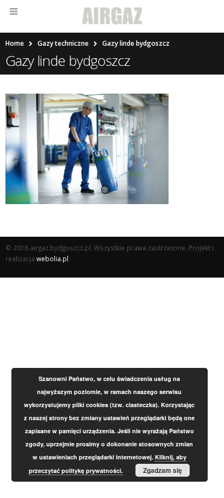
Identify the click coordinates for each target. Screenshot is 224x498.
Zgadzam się (162, 470)
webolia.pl (52, 258)
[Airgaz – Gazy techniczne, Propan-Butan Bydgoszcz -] (112, 15)
